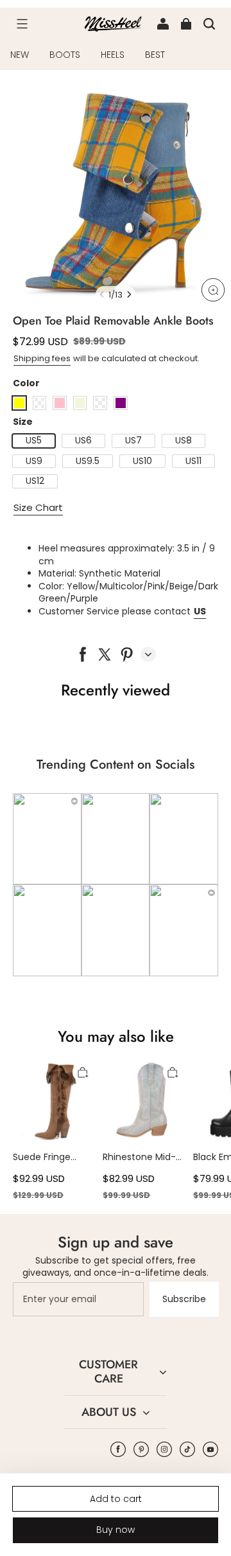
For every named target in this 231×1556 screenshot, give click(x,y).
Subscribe (184, 1298)
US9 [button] (34, 461)
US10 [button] (142, 461)
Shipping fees (42, 358)
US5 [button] (34, 440)
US (200, 611)
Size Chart (38, 507)
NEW (19, 54)
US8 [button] (183, 440)
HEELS (112, 54)
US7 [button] (133, 440)
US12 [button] (35, 481)
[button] (22, 24)
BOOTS (64, 54)
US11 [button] (193, 461)
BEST (155, 54)
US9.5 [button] (87, 461)
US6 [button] (83, 440)
